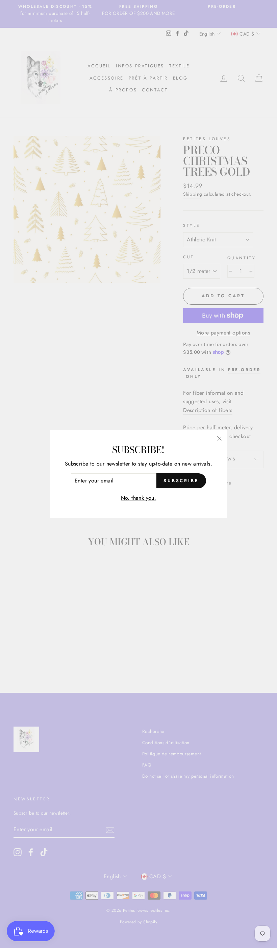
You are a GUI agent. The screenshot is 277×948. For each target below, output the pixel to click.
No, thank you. (138, 498)
